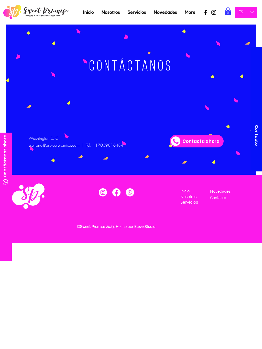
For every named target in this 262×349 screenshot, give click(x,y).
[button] (228, 11)
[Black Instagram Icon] (214, 12)
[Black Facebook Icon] (205, 12)
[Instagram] (103, 192)
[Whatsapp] (5, 182)
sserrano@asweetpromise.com (54, 145)
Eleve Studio (145, 227)
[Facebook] (116, 192)
